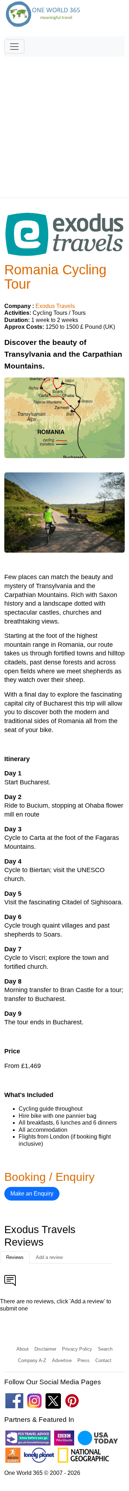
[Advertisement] (64, 123)
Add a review (49, 1257)
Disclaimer (45, 1349)
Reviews (15, 1257)
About (22, 1349)
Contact (103, 1360)
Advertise (62, 1360)
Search (105, 1349)
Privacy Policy (77, 1349)
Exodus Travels (55, 306)
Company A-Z (32, 1360)
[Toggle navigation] (14, 46)
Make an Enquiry (31, 1194)
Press (83, 1360)
